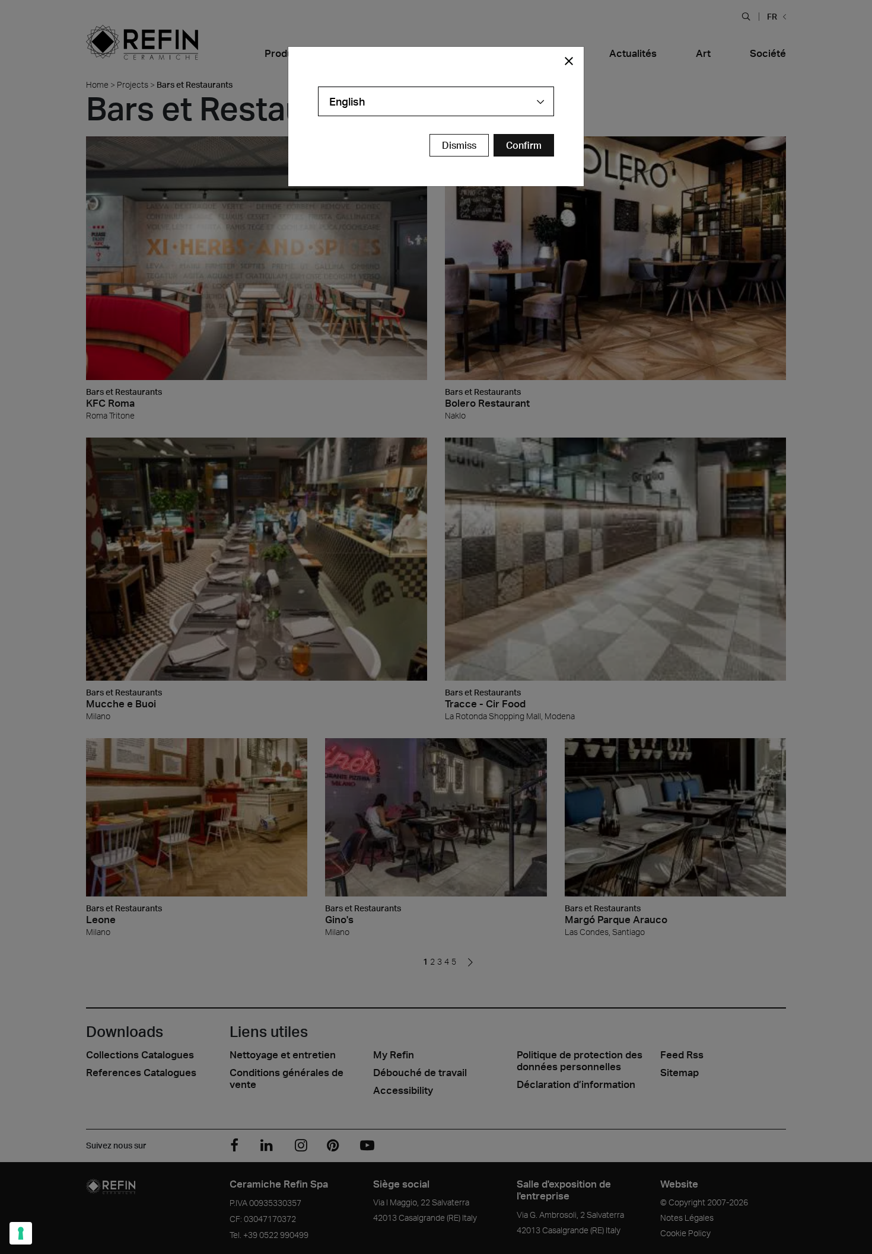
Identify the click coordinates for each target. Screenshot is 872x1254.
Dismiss (459, 145)
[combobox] (436, 101)
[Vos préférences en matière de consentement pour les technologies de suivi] (20, 1233)
